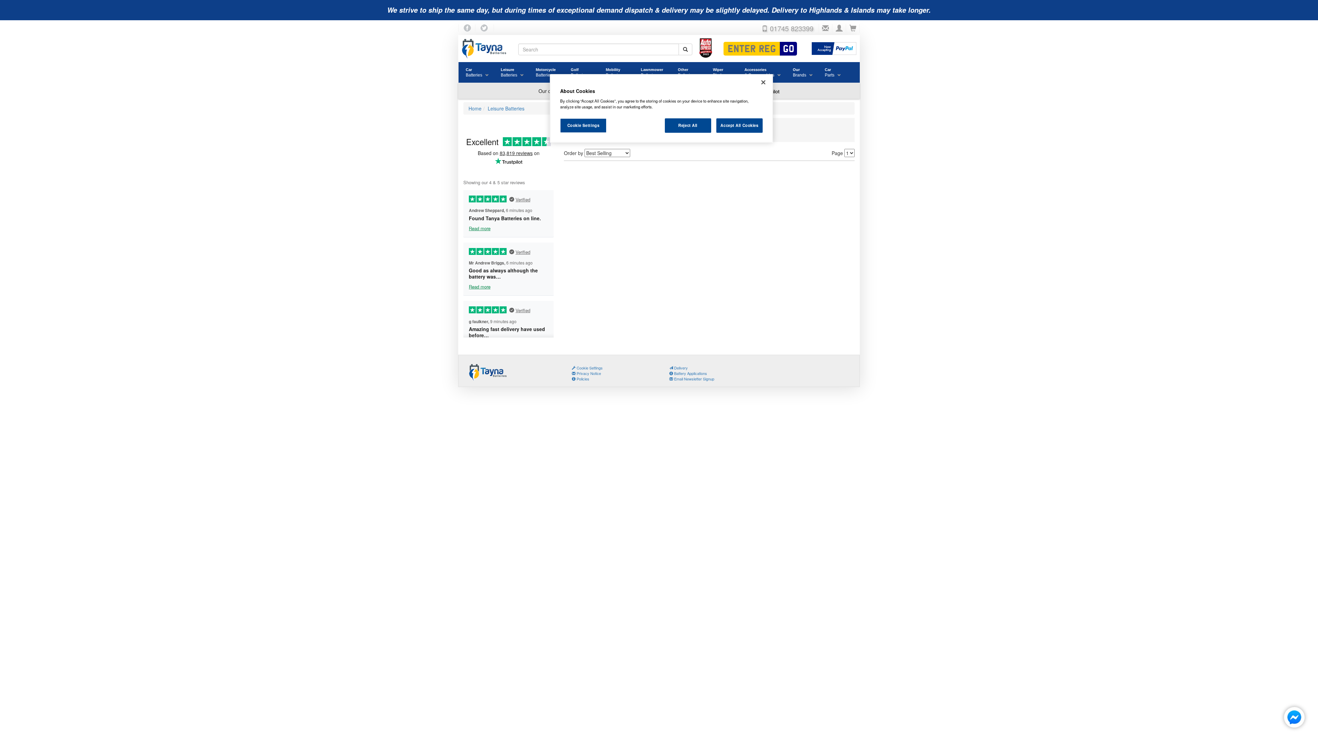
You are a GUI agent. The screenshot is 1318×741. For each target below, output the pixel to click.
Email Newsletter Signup (693, 378)
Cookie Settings (583, 125)
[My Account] (839, 28)
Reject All (687, 125)
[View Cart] (853, 28)
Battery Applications (690, 373)
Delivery (680, 367)
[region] (661, 108)
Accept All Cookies (739, 125)
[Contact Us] (825, 28)
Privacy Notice (588, 373)
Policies (582, 378)
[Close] (763, 82)
